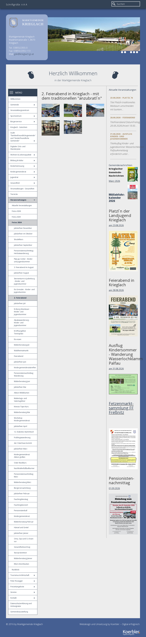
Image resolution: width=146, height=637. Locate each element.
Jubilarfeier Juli (20, 303)
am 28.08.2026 (116, 290)
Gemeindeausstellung (19, 611)
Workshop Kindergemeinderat (22, 419)
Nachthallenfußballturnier (24, 468)
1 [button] (122, 52)
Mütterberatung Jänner (23, 558)
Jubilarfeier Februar (22, 493)
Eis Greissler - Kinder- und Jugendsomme (24, 290)
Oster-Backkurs (20, 463)
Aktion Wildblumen (21, 393)
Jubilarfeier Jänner (21, 533)
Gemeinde (14, 104)
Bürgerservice (16, 121)
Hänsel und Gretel (21, 527)
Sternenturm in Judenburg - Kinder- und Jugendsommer (24, 281)
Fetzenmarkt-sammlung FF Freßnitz (121, 408)
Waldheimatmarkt (21, 350)
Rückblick (15, 569)
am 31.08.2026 (116, 368)
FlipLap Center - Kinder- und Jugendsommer (23, 260)
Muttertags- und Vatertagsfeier (20, 399)
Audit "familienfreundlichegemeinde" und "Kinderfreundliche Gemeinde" (23, 137)
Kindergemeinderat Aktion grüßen (22, 455)
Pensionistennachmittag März (23, 475)
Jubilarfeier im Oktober (23, 233)
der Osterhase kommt (23, 443)
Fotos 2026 (16, 211)
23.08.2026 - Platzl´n (121, 97)
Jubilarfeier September (23, 245)
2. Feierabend (20, 298)
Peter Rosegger (16, 581)
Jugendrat (14, 177)
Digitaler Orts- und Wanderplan (17, 147)
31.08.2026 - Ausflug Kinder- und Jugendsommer (121, 136)
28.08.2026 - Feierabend (122, 117)
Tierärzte (14, 194)
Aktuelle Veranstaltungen (22, 205)
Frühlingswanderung (22, 437)
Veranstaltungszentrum (19, 110)
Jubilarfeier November (23, 228)
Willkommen (15, 99)
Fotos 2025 (16, 217)
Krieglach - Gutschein (18, 127)
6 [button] (137, 52)
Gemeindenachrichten (120, 165)
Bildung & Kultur (16, 160)
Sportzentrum (16, 116)
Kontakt (13, 598)
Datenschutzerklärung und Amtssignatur (21, 604)
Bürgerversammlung (22, 488)
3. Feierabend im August (24, 267)
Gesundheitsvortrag (22, 547)
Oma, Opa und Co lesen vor (23, 540)
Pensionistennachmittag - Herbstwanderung (24, 252)
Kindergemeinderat (18, 171)
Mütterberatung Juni (22, 381)
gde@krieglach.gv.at (24, 54)
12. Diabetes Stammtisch (24, 432)
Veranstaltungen (18, 200)
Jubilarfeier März (20, 449)
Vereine (13, 592)
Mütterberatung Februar (24, 522)
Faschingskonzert (21, 505)
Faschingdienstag (21, 499)
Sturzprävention (20, 552)
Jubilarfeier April (20, 426)
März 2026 (114, 181)
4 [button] (131, 52)
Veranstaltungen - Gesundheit (22, 188)
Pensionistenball (20, 510)
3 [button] (128, 52)
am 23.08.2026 (116, 225)
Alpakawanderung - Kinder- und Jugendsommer (22, 323)
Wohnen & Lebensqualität (20, 155)
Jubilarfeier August (21, 273)
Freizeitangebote (17, 586)
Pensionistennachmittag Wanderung (23, 374)
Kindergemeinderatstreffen (25, 367)
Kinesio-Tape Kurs (21, 406)
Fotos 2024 (17, 222)
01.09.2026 (114, 488)
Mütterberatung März (22, 482)
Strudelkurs (18, 239)
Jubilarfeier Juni (20, 362)
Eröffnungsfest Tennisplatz (20, 332)
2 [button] (125, 52)
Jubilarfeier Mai (20, 387)
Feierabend (18, 356)
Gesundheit (15, 183)
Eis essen (17, 339)
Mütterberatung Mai (22, 412)
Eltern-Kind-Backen (21, 564)
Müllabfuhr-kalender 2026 (117, 197)
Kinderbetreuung (17, 166)
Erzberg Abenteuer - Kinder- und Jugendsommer (22, 312)
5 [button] (134, 52)
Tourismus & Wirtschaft (19, 575)
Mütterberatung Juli (21, 345)
